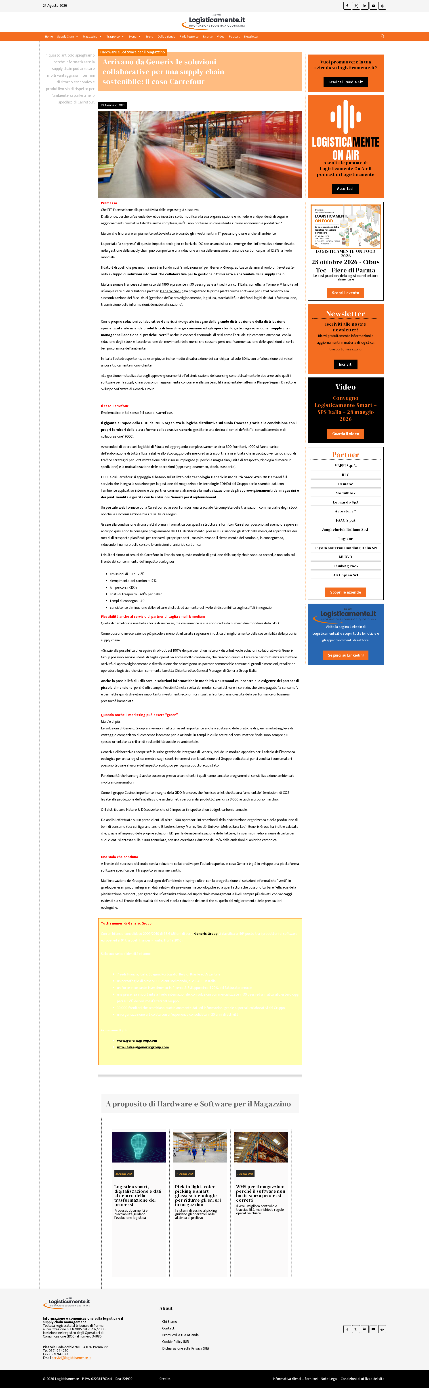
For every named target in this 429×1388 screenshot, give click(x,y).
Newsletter (251, 36)
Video (221, 36)
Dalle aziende (166, 36)
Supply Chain (65, 36)
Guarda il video (345, 434)
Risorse (207, 36)
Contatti (168, 1328)
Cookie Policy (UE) (175, 1342)
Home (49, 36)
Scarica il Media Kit (345, 82)
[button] (382, 37)
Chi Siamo (169, 1322)
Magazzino (90, 36)
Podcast (234, 36)
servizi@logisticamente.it (71, 1358)
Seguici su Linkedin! (346, 655)
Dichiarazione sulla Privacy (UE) (185, 1349)
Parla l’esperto (189, 36)
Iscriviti (346, 364)
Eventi (133, 36)
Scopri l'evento (345, 293)
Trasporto (113, 36)
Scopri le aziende (345, 592)
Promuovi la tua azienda (180, 1335)
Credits (165, 1379)
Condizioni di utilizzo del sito (363, 1379)
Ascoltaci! (345, 188)
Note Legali (329, 1379)
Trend (149, 36)
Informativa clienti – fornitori (295, 1379)
